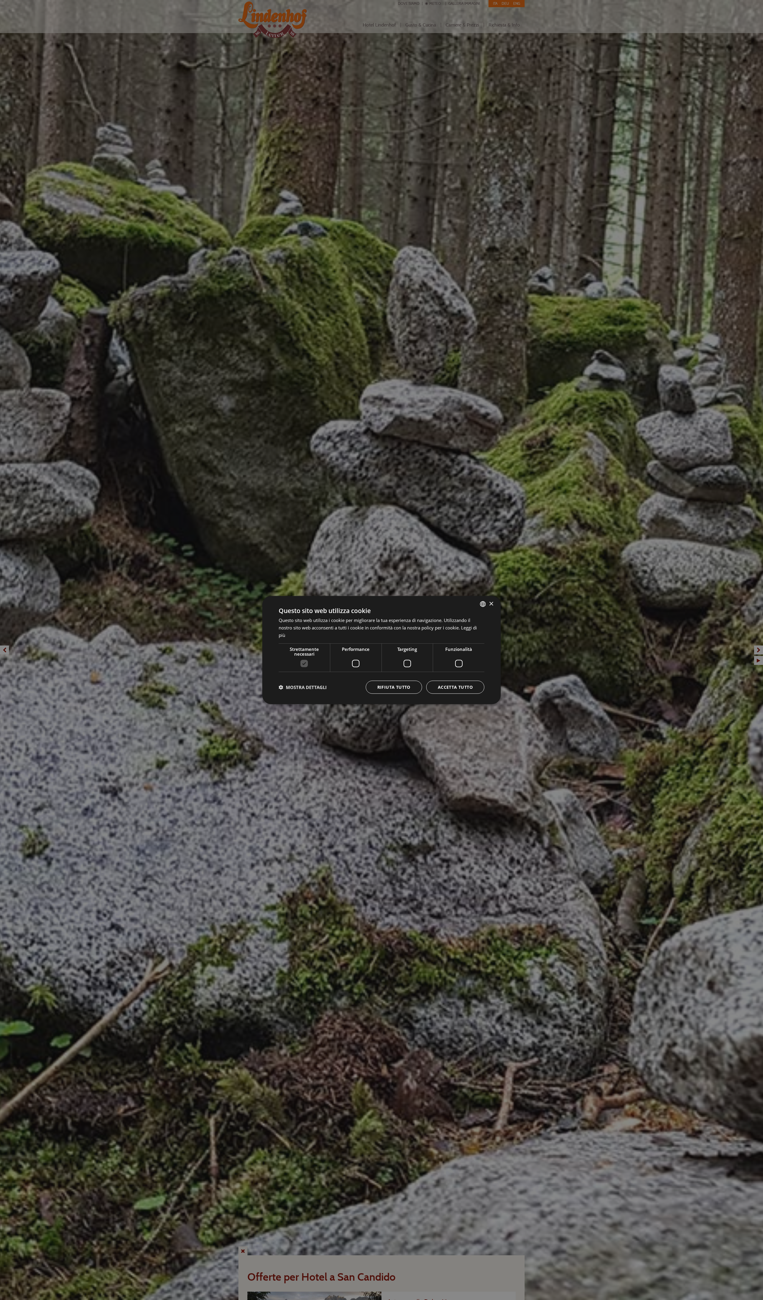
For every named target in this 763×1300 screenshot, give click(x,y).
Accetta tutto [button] (455, 687)
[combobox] (483, 604)
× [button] (491, 603)
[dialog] (381, 650)
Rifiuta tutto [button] (393, 687)
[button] (303, 687)
